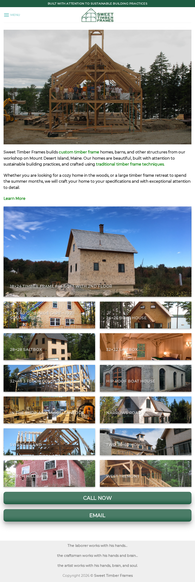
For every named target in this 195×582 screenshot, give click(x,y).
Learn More (14, 198)
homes (86, 152)
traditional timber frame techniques (130, 164)
